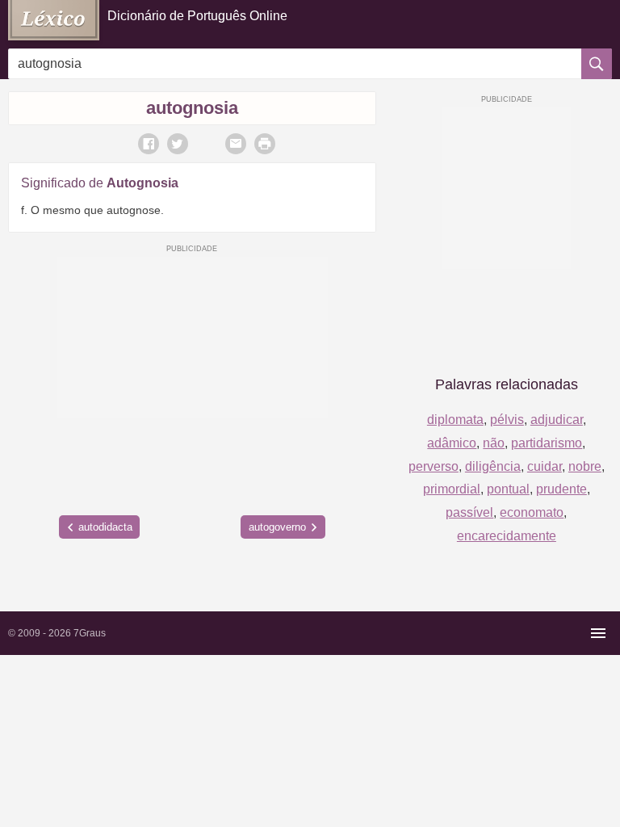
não (494, 443)
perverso (433, 466)
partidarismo (546, 443)
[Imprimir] (264, 143)
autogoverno (277, 527)
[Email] (235, 143)
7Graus (89, 633)
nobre (584, 466)
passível (469, 512)
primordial (451, 489)
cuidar (544, 466)
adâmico (451, 443)
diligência (493, 466)
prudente (561, 489)
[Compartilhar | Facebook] (148, 143)
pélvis (507, 419)
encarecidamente (506, 536)
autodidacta (105, 527)
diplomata (455, 419)
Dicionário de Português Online (197, 16)
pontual (508, 489)
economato (531, 512)
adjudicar (556, 419)
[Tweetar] (177, 143)
